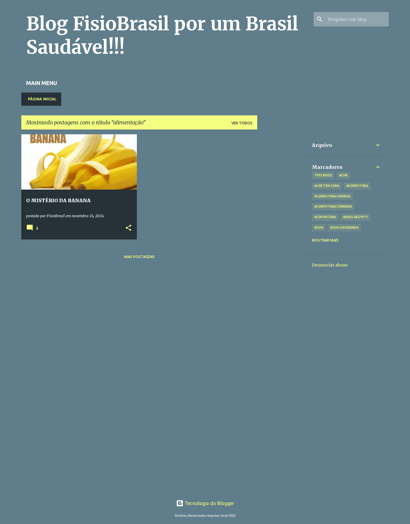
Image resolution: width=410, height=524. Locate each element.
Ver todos (241, 123)
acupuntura (325, 217)
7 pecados (323, 175)
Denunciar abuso (330, 265)
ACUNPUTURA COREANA (333, 206)
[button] (128, 228)
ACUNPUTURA (357, 185)
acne (343, 175)
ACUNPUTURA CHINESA (332, 196)
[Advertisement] (281, 224)
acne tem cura (326, 185)
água (318, 227)
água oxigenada (344, 227)
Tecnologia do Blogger (208, 503)
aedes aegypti (355, 217)
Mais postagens (139, 257)
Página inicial (42, 99)
